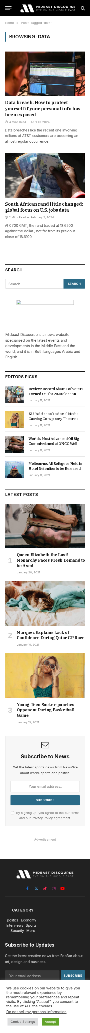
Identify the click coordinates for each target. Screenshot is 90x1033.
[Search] (82, 8)
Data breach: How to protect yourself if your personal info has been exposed (42, 109)
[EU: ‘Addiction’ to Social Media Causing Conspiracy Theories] (14, 419)
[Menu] (8, 8)
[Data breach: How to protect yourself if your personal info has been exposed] (45, 74)
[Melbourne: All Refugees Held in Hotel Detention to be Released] (14, 469)
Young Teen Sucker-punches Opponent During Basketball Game (45, 710)
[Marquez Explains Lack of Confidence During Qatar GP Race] (45, 603)
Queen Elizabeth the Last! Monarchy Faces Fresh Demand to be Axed (51, 560)
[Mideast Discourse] (47, 8)
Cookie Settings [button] (22, 1022)
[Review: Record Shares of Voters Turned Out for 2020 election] (14, 394)
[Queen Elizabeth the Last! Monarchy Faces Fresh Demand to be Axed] (45, 526)
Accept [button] (50, 1022)
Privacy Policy (42, 818)
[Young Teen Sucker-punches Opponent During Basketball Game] (45, 675)
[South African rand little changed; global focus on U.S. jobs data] (45, 175)
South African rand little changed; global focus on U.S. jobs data (44, 207)
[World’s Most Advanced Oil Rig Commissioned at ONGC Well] (14, 444)
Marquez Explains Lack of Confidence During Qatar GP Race (50, 635)
